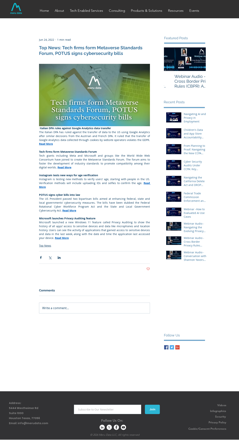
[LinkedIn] (102, 427)
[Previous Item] (170, 59)
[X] (109, 427)
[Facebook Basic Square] (166, 347)
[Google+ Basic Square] (177, 347)
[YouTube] (123, 427)
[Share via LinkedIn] (59, 257)
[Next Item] (199, 59)
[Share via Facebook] (41, 257)
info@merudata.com (33, 423)
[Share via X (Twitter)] (50, 257)
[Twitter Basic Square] (172, 347)
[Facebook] (116, 427)
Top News (45, 245)
